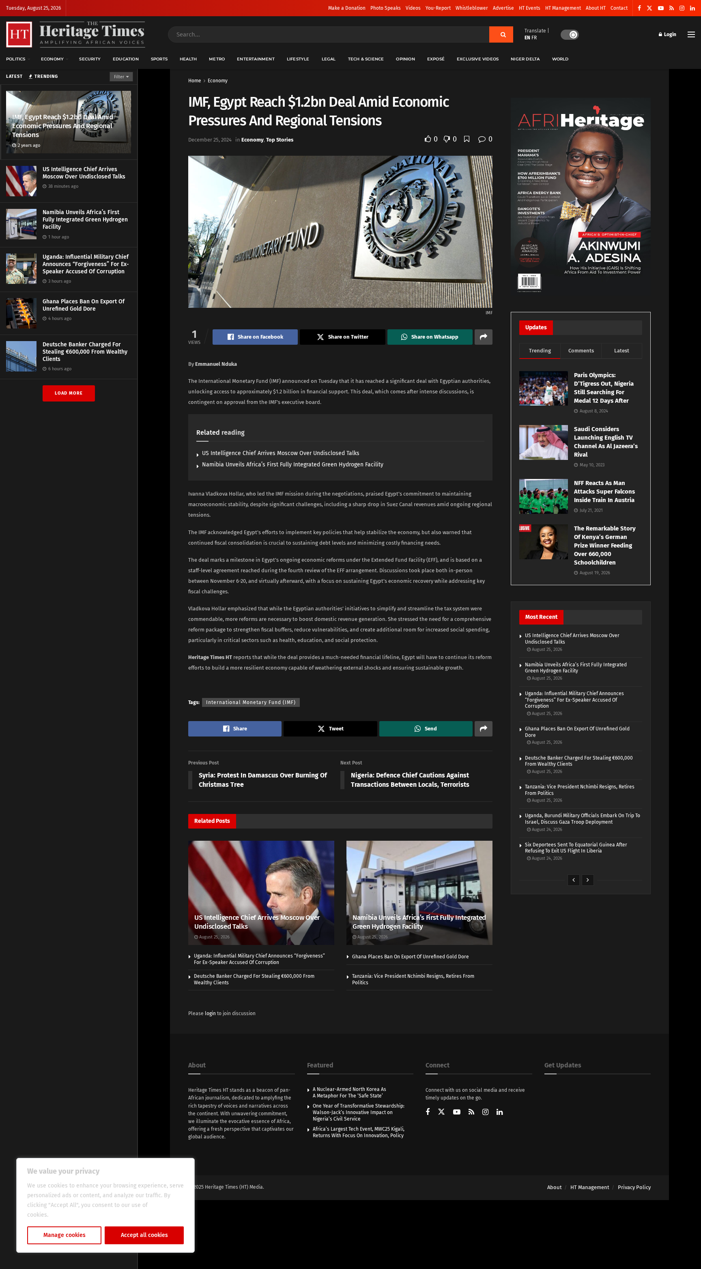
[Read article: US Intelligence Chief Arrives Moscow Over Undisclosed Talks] (261, 893)
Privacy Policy (634, 1187)
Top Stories (279, 140)
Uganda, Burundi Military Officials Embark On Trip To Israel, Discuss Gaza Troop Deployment (582, 819)
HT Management (563, 8)
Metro (217, 59)
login (210, 1013)
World (560, 59)
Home (194, 81)
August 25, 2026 (214, 937)
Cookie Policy (67, 1214)
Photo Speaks (385, 8)
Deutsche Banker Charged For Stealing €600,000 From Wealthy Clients (85, 352)
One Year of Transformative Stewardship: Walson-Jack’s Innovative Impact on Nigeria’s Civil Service (358, 1112)
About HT (596, 8)
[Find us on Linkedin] (500, 1112)
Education (126, 59)
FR (534, 38)
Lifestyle (298, 59)
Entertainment (256, 59)
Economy (52, 59)
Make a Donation (347, 8)
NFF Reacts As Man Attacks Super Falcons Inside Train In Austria (604, 491)
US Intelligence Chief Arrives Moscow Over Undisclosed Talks (84, 173)
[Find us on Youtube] (661, 8)
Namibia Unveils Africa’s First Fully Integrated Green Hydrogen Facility (85, 219)
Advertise (503, 8)
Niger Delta (525, 59)
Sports (159, 59)
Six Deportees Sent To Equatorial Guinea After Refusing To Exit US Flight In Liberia (576, 848)
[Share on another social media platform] (483, 337)
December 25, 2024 (210, 140)
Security (90, 59)
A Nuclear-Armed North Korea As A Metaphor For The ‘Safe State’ (349, 1092)
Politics (16, 59)
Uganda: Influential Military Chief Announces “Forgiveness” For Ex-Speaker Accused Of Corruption (86, 264)
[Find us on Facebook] (639, 8)
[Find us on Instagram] (681, 8)
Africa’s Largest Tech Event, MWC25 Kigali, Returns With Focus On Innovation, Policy (358, 1132)
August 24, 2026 (546, 829)
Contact (619, 8)
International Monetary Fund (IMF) (251, 702)
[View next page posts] (588, 880)
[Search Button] (501, 34)
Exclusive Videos (478, 59)
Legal (329, 59)
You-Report (438, 8)
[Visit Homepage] (75, 34)
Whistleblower (472, 8)
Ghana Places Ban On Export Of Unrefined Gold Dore (84, 305)
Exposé (436, 59)
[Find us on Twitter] (649, 8)
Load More (69, 393)
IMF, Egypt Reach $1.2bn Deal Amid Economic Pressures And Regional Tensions (62, 126)
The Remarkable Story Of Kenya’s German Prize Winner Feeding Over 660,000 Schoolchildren (605, 545)
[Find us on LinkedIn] (692, 8)
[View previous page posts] (574, 880)
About (554, 1187)
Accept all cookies (144, 1235)
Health (188, 59)
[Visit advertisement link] (581, 197)
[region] (105, 1205)
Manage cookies (64, 1235)
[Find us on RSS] (671, 8)
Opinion (405, 59)
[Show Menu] (691, 34)
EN (527, 38)
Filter (119, 76)
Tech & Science (366, 59)
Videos (413, 8)
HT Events (529, 8)
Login (669, 34)
